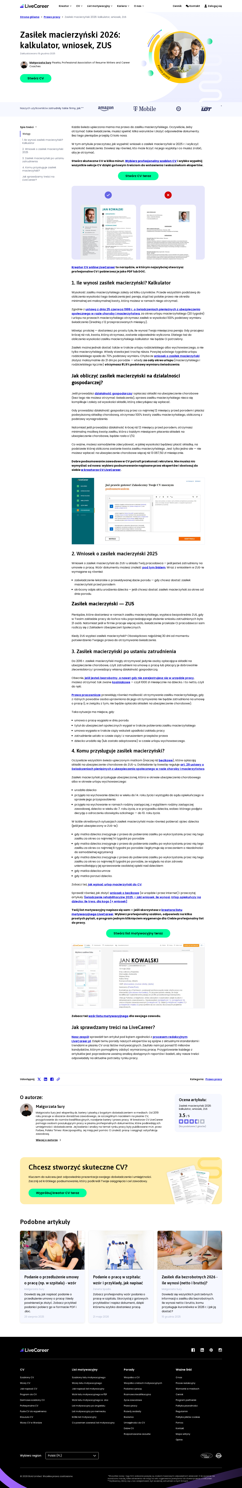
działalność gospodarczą (113, 393)
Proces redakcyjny (185, 1383)
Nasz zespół (80, 1037)
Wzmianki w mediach (187, 1388)
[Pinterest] (211, 1350)
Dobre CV (129, 1428)
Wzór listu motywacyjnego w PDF (89, 1394)
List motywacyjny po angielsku (88, 1405)
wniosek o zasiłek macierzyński (176, 356)
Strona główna (29, 17)
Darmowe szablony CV (32, 1400)
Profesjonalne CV (29, 1405)
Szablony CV (27, 1377)
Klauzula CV (26, 1417)
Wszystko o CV (132, 1377)
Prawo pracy (214, 1079)
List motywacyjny (98, 6)
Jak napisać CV (28, 1388)
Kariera (122, 6)
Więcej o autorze (47, 1140)
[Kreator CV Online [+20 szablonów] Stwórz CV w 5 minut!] (34, 6)
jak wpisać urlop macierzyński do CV (115, 884)
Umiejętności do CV (134, 1422)
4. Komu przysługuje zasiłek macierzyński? (39, 169)
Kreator (64, 6)
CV (78, 6)
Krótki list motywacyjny (84, 1417)
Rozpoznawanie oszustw (137, 1433)
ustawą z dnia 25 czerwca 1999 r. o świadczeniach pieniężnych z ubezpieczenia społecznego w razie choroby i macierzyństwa (136, 311)
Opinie (179, 1439)
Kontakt (194, 6)
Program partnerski (186, 1400)
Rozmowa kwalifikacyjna (137, 1394)
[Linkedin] (202, 1350)
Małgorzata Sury (40, 62)
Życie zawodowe (133, 1400)
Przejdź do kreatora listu (138, 975)
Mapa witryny (183, 1433)
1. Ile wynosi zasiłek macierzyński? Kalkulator (42, 141)
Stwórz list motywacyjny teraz (138, 933)
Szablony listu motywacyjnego (88, 1377)
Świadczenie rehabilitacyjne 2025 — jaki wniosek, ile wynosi (127, 897)
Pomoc (179, 1422)
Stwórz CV (35, 78)
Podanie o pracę (133, 1388)
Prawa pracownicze (86, 695)
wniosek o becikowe (124, 893)
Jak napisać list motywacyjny (88, 1388)
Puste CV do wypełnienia (33, 1411)
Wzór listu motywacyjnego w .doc (90, 1400)
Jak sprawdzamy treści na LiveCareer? (38, 178)
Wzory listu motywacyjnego (87, 1383)
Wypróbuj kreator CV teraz (57, 1193)
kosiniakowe (121, 682)
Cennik (177, 6)
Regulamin (182, 1411)
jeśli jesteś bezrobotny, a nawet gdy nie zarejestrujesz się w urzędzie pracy (139, 678)
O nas (137, 6)
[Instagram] (220, 1350)
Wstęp (26, 134)
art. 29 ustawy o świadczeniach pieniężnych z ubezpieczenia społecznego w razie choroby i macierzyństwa (138, 767)
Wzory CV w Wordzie (31, 1422)
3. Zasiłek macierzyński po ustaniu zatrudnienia (43, 159)
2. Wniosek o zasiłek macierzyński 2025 (42, 150)
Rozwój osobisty (132, 1411)
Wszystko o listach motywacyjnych (143, 1383)
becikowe (166, 760)
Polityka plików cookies (188, 1417)
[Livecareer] (34, 1350)
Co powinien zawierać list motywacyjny (93, 1422)
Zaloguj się (215, 6)
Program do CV (28, 1394)
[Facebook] (193, 1350)
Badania (129, 1417)
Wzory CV (25, 1383)
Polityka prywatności (187, 1405)
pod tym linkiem (153, 567)
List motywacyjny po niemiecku (89, 1411)
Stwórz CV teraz (138, 176)
